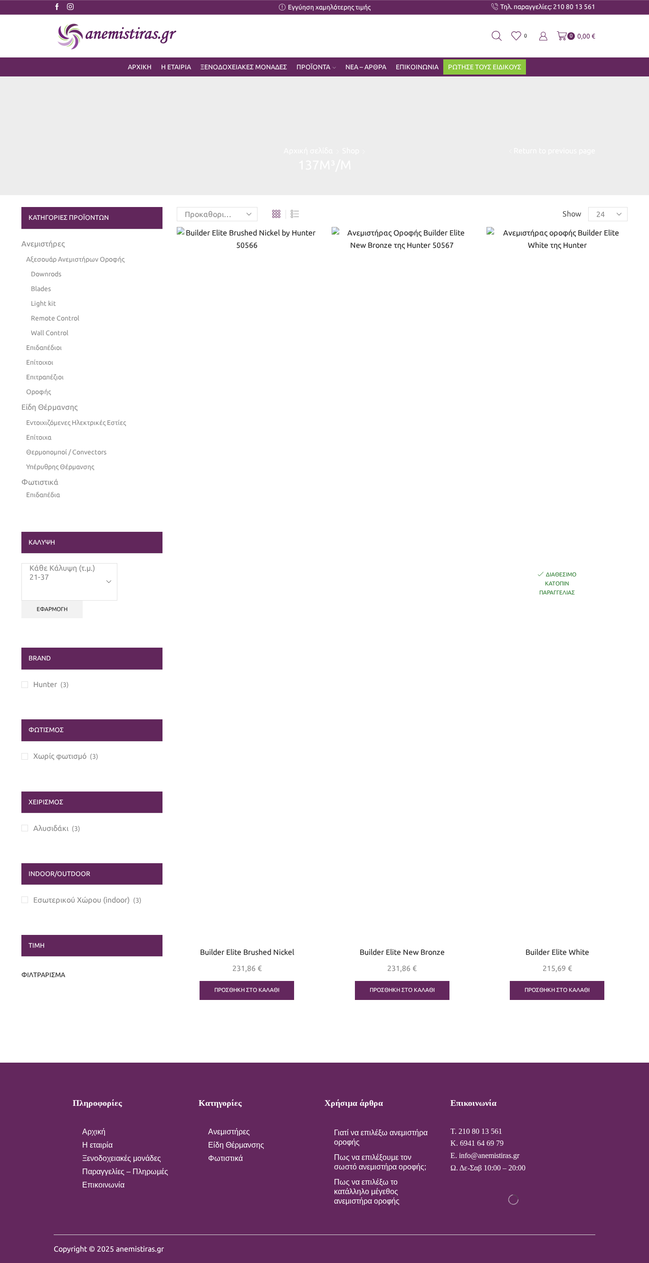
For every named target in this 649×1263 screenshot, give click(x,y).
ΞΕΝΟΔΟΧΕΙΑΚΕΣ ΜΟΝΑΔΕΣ (243, 67)
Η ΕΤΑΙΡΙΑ (176, 67)
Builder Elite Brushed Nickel (247, 952)
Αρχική (93, 1132)
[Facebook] (57, 7)
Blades (41, 288)
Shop (350, 150)
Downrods (46, 274)
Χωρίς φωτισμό (59, 756)
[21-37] (62, 577)
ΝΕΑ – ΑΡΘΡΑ (365, 67)
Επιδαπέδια (43, 495)
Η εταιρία (97, 1145)
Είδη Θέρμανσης (49, 407)
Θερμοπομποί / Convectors (66, 452)
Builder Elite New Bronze (402, 952)
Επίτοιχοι (39, 362)
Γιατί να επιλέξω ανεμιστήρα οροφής (381, 1137)
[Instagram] (70, 7)
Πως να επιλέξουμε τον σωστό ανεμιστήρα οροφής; (380, 1162)
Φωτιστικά (39, 482)
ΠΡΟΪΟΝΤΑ (313, 67)
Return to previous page (554, 150)
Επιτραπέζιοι (45, 377)
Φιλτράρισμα (43, 975)
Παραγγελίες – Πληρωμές (125, 1172)
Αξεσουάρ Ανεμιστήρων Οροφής (75, 259)
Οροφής (38, 392)
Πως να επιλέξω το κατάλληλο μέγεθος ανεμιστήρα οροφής (367, 1191)
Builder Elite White (557, 952)
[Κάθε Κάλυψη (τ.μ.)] (62, 568)
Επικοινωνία (103, 1185)
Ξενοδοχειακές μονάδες (121, 1158)
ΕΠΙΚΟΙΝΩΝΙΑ (417, 67)
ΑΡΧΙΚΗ (140, 67)
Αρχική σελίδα (308, 150)
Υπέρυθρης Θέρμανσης (60, 467)
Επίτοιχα (38, 437)
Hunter (45, 684)
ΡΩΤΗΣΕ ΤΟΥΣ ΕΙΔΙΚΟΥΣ (484, 67)
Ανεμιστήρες (43, 243)
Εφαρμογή (52, 609)
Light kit (43, 303)
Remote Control (55, 318)
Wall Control (49, 333)
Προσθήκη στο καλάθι (299, 898)
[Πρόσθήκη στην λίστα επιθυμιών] (299, 919)
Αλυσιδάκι (50, 828)
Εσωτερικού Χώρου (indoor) (81, 899)
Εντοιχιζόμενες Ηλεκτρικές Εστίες (76, 422)
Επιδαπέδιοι (44, 347)
